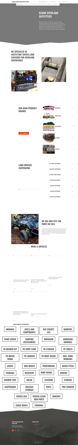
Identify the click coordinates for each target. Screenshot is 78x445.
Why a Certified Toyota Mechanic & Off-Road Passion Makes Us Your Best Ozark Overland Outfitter (20, 313)
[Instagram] (16, 430)
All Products (52, 1)
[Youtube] (18, 430)
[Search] (61, 4)
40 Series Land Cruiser (55, 174)
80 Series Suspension (55, 197)
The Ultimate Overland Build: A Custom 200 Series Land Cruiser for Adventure (21, 280)
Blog (59, 1)
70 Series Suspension (55, 185)
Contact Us (64, 1)
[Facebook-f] (13, 430)
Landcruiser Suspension (42, 1)
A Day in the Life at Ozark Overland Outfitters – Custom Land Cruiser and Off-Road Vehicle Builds (39, 281)
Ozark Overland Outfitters (20, 2)
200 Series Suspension (54, 169)
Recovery (57, 138)
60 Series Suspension (55, 180)
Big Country (58, 126)
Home (35, 1)
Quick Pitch (58, 116)
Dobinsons (57, 108)
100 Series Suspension (55, 163)
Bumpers (57, 149)
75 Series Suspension (55, 191)
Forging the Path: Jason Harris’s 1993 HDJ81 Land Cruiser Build (55, 278)
